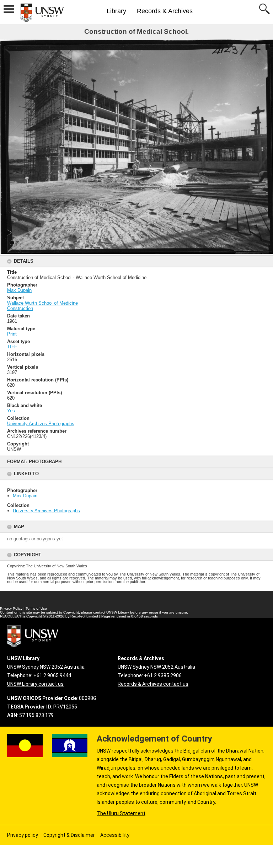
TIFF (12, 346)
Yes (11, 410)
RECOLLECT (11, 616)
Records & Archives (165, 11)
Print (12, 334)
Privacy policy (22, 835)
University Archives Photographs (46, 510)
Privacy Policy (11, 608)
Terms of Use (36, 608)
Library (116, 11)
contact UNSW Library (111, 612)
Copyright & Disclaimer (69, 835)
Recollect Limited (84, 616)
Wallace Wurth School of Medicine (42, 303)
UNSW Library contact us (35, 684)
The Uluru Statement (121, 813)
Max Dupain (25, 495)
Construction (20, 308)
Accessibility (114, 835)
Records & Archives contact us (153, 684)
